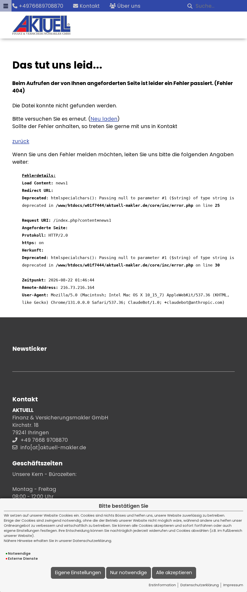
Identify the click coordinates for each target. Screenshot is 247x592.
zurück (20, 141)
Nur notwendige (128, 572)
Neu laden (103, 118)
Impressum (233, 585)
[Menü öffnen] (6, 6)
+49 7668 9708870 (44, 439)
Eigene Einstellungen (78, 572)
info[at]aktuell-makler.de (53, 447)
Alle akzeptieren (174, 572)
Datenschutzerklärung (199, 585)
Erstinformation (162, 585)
